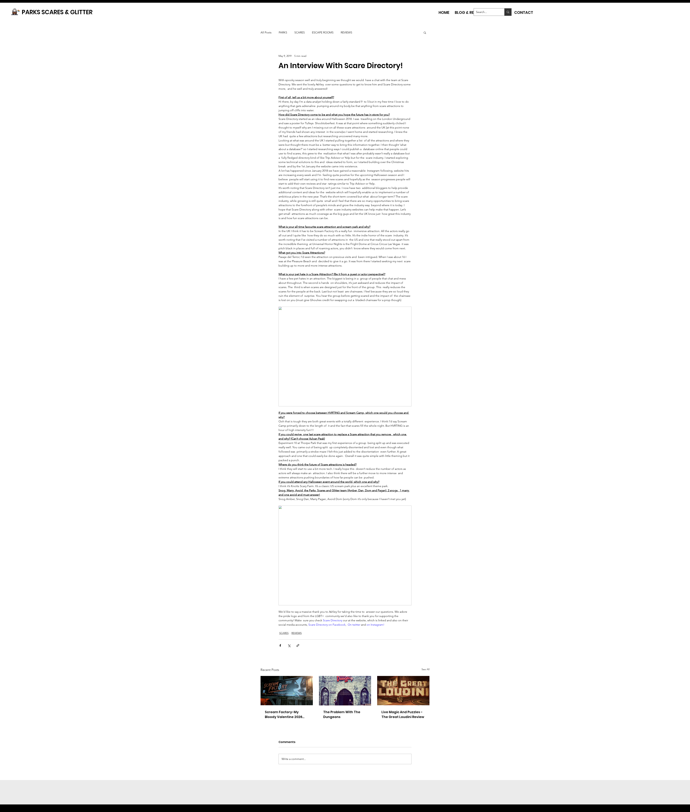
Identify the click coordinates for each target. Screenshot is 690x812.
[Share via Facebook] (280, 645)
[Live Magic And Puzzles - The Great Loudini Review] (403, 690)
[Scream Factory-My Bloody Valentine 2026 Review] (287, 690)
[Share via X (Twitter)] (289, 645)
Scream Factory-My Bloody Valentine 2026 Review (283, 714)
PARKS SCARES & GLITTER (57, 12)
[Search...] (507, 12)
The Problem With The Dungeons (341, 714)
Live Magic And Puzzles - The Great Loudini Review (402, 714)
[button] (425, 32)
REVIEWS (346, 32)
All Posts (266, 32)
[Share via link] (298, 645)
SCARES (299, 32)
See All (425, 669)
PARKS (283, 32)
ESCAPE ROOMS (323, 32)
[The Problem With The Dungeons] (345, 690)
